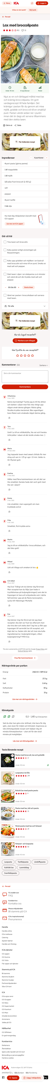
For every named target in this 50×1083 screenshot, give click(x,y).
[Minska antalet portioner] (31, 157)
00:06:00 (12, 287)
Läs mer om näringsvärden (23, 699)
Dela (19, 125)
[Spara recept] (12, 755)
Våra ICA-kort (7, 987)
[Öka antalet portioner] (46, 157)
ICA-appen (6, 954)
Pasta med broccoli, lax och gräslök (29, 755)
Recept (7, 17)
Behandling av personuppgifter (13, 1055)
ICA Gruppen (6, 1000)
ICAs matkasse (7, 934)
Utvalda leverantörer (9, 1016)
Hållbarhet (6, 1028)
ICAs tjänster (7, 950)
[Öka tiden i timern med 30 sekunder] (18, 287)
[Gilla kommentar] (9, 418)
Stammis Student (8, 977)
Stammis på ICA (8, 969)
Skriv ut (9, 125)
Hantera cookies (8, 1058)
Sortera (43, 365)
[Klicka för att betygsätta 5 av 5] (32, 355)
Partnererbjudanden (9, 983)
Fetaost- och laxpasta (24, 844)
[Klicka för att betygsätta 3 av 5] (25, 355)
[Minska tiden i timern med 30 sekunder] (5, 287)
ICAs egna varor (7, 996)
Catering (5, 938)
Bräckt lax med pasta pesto (26, 790)
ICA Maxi (5, 1013)
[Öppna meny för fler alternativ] (12, 759)
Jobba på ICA (6, 1022)
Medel (40, 91)
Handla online (7, 931)
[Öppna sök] (32, 3)
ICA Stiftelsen (6, 1032)
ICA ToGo (5, 960)
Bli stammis (6, 973)
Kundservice (7, 1041)
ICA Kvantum (6, 1009)
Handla (5, 927)
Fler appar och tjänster (10, 964)
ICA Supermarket (8, 1006)
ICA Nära (5, 1003)
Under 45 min (10, 91)
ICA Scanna (6, 957)
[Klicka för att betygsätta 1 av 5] (17, 355)
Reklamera (6, 1045)
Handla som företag (9, 944)
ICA (3, 992)
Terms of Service (23, 651)
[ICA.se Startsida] (16, 3)
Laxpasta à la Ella (22, 773)
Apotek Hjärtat (7, 941)
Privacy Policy (40, 649)
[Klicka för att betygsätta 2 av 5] (21, 355)
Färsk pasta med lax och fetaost (28, 826)
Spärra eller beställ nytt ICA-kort (13, 1052)
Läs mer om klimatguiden (23, 741)
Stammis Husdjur (8, 980)
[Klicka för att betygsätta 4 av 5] (29, 355)
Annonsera (6, 1019)
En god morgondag (9, 1036)
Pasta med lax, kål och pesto (27, 808)
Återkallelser (6, 1049)
